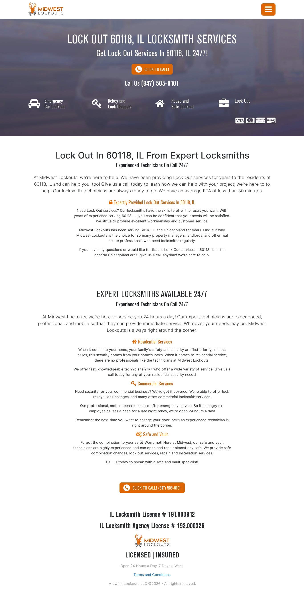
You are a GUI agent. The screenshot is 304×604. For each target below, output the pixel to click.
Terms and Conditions (152, 574)
